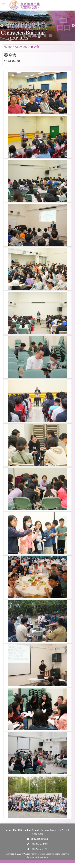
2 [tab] (29, 35)
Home (8, 46)
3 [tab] (34, 35)
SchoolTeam (43, 857)
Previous (1, 25)
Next (73, 25)
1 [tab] (24, 35)
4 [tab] (39, 35)
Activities (21, 46)
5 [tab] (45, 35)
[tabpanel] (37, 26)
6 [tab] (50, 35)
